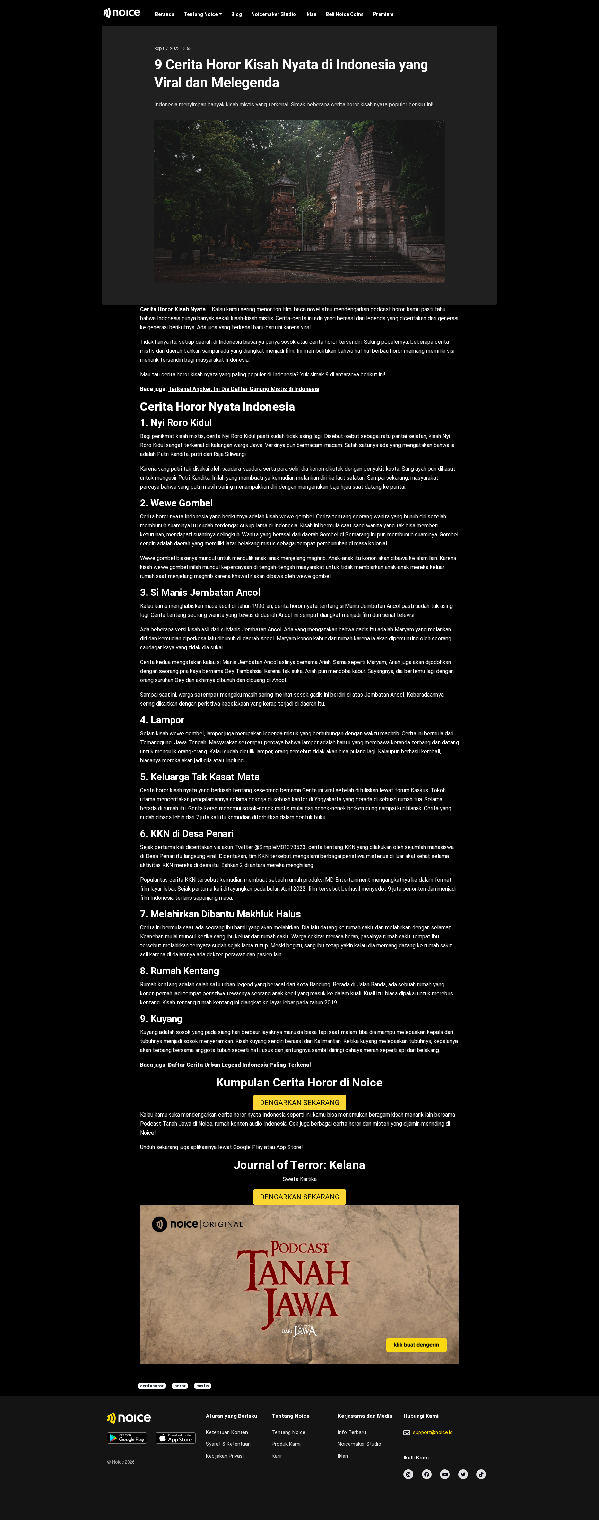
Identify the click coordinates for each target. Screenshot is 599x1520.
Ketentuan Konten (227, 1432)
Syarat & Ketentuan (228, 1444)
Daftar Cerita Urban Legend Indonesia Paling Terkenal (239, 1065)
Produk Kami (286, 1444)
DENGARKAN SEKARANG (299, 1103)
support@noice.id (433, 1432)
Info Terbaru (352, 1432)
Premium (383, 14)
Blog (236, 14)
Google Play (248, 1147)
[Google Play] (127, 1438)
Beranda (164, 14)
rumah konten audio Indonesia (251, 1123)
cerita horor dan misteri (361, 1123)
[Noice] (122, 12)
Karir (277, 1456)
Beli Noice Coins (345, 14)
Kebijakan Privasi (225, 1456)
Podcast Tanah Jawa (165, 1123)
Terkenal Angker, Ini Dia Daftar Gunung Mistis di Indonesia (243, 389)
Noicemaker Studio (273, 14)
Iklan (310, 14)
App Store (288, 1147)
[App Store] (176, 1438)
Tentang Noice (201, 14)
